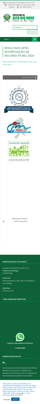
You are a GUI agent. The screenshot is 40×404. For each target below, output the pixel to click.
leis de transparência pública (12, 376)
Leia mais (20, 393)
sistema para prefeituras (29, 368)
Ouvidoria (6, 291)
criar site (15, 368)
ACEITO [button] (15, 399)
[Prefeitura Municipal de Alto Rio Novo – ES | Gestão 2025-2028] (20, 17)
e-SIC (12, 291)
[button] (28, 77)
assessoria (17, 370)
